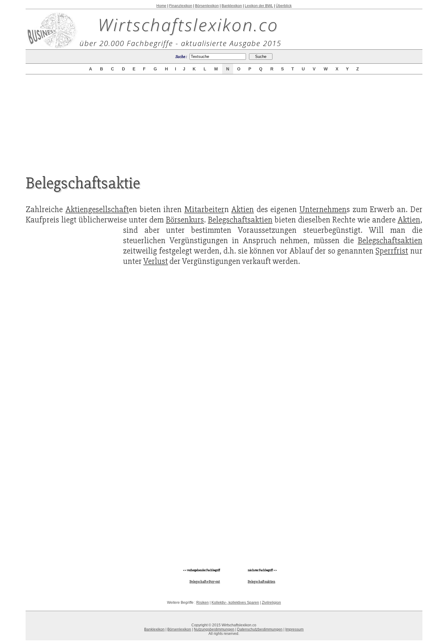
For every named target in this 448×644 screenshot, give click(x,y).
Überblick (284, 6)
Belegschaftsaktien (240, 220)
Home (161, 6)
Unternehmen (323, 209)
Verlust (155, 261)
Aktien (242, 209)
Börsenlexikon (207, 6)
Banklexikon (232, 6)
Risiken (202, 602)
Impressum (294, 629)
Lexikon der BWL (259, 6)
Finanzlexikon (180, 6)
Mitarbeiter (204, 209)
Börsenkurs (185, 220)
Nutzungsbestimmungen (214, 629)
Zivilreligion (271, 602)
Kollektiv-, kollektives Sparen (235, 602)
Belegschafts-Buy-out (205, 581)
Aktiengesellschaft (97, 209)
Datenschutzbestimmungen (260, 629)
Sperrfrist (391, 251)
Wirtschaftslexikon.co (188, 24)
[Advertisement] (224, 119)
